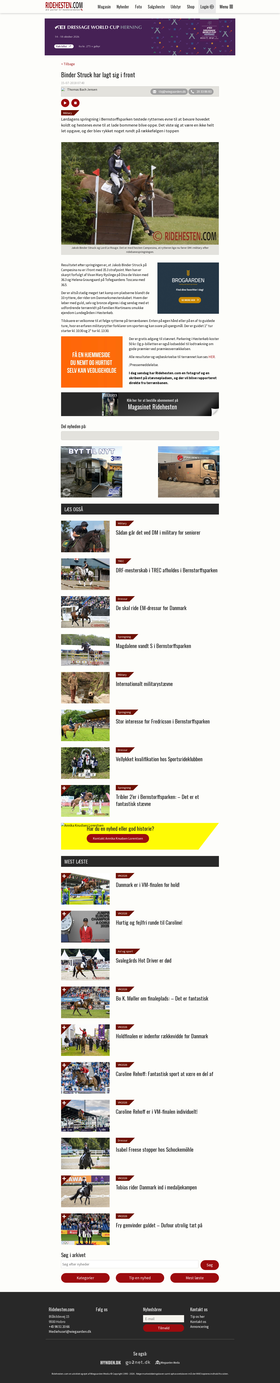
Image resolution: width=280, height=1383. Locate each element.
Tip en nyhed (140, 1277)
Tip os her (197, 1316)
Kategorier (85, 1277)
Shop (191, 6)
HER (211, 357)
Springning (124, 637)
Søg (210, 1264)
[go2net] (138, 1362)
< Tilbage (68, 64)
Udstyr (176, 6)
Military (67, 113)
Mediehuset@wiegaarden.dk (70, 1331)
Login (205, 6)
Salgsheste (156, 6)
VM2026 (122, 875)
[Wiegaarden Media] (167, 1362)
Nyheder (123, 6)
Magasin (104, 6)
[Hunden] (110, 1362)
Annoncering (199, 1326)
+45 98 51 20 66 (59, 1326)
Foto (138, 6)
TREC (121, 561)
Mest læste (195, 1277)
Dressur (122, 599)
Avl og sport (125, 951)
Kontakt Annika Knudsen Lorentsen (118, 838)
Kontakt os (198, 1321)
